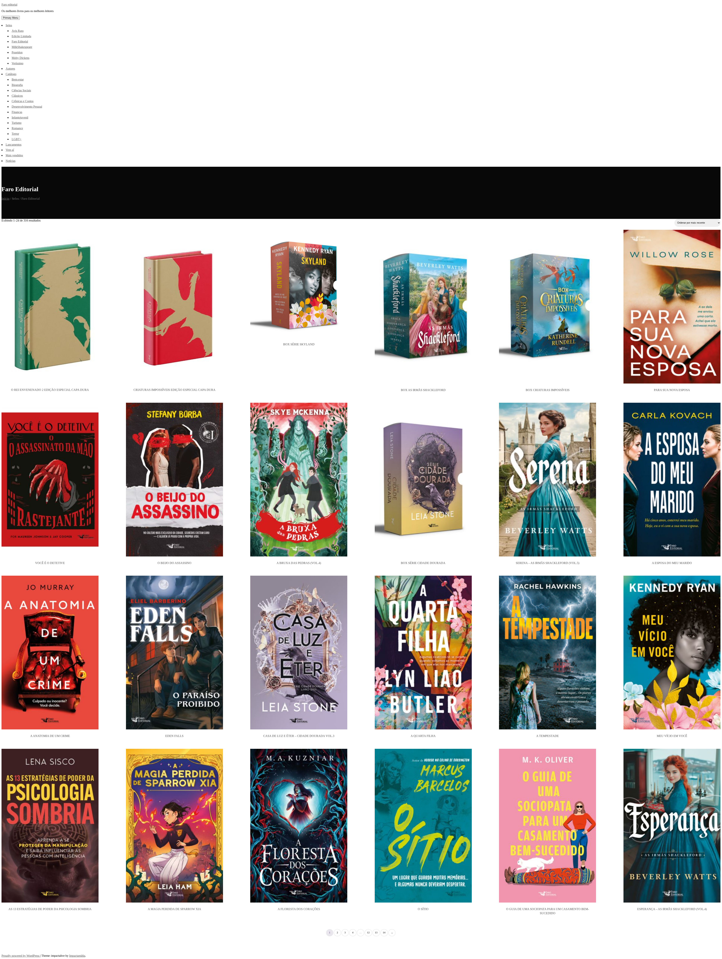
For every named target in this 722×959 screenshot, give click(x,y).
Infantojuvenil (20, 117)
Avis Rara (18, 30)
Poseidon (17, 52)
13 (376, 932)
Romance (17, 128)
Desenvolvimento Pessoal (27, 106)
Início (5, 198)
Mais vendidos (14, 155)
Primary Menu (10, 17)
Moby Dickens (20, 57)
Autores (10, 68)
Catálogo (11, 74)
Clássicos (17, 95)
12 (368, 932)
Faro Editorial (20, 41)
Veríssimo (17, 63)
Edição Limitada (21, 36)
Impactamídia (77, 955)
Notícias (10, 160)
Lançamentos (13, 144)
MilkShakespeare (22, 47)
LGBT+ (16, 139)
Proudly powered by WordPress (21, 955)
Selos (9, 25)
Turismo (16, 122)
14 (384, 932)
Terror (15, 133)
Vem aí (10, 149)
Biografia (17, 85)
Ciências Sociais (21, 90)
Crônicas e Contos (22, 101)
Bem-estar (18, 79)
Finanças (17, 112)
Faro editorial (9, 4)
